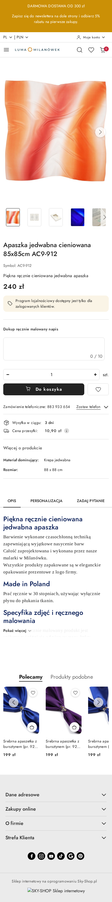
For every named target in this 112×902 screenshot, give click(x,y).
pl (5, 37)
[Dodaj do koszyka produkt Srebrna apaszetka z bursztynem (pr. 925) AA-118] (32, 727)
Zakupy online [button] (20, 809)
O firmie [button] (14, 823)
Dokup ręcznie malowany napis (30, 329)
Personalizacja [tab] (46, 500)
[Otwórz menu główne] (6, 50)
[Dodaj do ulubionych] (98, 389)
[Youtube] (51, 856)
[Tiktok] (61, 856)
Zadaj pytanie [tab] (91, 500)
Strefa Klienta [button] (19, 837)
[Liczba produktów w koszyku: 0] (102, 50)
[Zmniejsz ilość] (8, 374)
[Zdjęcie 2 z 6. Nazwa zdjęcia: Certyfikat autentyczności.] (34, 217)
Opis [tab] (12, 500)
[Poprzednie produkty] (13, 702)
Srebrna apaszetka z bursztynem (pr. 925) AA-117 (63, 743)
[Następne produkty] (98, 702)
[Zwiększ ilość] (95, 374)
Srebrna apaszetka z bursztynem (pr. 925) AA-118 (20, 743)
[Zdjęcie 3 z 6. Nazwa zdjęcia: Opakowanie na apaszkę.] (56, 217)
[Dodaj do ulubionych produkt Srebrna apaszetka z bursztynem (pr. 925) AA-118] (33, 693)
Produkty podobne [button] (72, 677)
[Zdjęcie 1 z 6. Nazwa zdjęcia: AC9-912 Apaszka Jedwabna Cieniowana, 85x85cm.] (13, 217)
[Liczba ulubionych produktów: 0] (91, 50)
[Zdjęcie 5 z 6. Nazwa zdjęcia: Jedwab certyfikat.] (99, 217)
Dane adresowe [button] (22, 794)
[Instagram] (41, 856)
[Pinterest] (80, 856)
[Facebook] (31, 856)
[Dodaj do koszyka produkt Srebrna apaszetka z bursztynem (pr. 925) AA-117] (74, 727)
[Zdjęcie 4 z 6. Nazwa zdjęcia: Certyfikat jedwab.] (77, 217)
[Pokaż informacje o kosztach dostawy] (67, 431)
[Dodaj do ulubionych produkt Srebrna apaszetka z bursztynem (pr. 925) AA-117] (75, 693)
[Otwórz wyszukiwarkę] (80, 50)
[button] (100, 132)
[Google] (70, 856)
